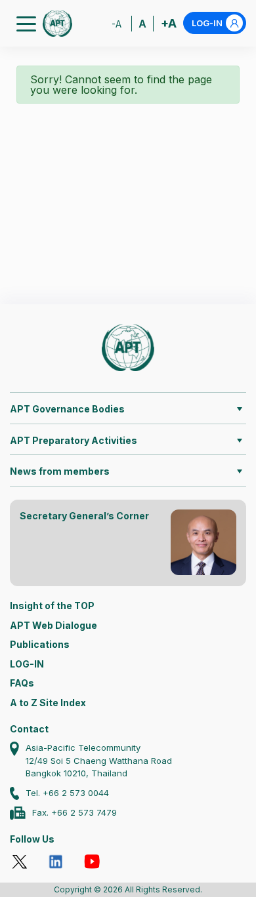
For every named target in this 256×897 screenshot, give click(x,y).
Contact (29, 728)
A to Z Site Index (48, 702)
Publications (40, 644)
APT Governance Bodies (67, 408)
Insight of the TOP (52, 605)
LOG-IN (207, 23)
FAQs (22, 682)
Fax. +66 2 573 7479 (74, 812)
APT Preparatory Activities (73, 440)
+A (169, 23)
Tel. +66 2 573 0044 (67, 792)
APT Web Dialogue (53, 625)
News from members (60, 471)
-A (116, 24)
